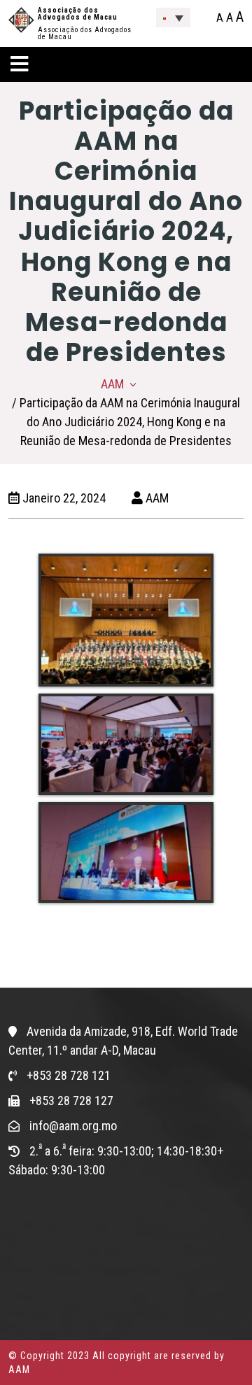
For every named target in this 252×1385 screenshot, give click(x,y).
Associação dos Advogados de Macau (78, 13)
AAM (112, 384)
